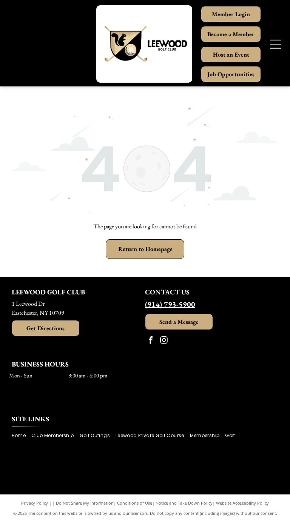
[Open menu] (275, 44)
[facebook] (150, 341)
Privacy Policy (34, 503)
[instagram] (164, 341)
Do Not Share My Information (85, 503)
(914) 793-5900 (170, 304)
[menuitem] (21, 435)
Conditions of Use (134, 503)
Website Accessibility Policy (242, 503)
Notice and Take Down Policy (184, 503)
